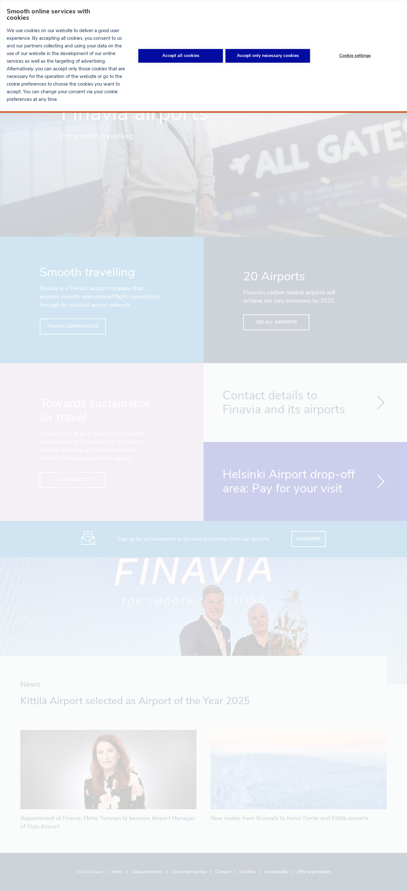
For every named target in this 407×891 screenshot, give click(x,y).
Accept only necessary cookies (268, 56)
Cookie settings (355, 56)
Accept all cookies (180, 56)
